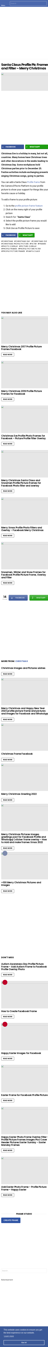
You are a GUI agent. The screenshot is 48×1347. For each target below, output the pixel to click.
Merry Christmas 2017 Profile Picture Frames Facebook (21, 348)
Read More (7, 354)
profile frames (10, 248)
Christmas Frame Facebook (17, 753)
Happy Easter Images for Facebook (21, 1053)
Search (44, 3)
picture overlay (29, 246)
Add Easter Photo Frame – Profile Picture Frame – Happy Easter (24, 1188)
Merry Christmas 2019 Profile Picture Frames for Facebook (21, 392)
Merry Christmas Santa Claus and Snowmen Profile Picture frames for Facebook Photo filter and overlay (21, 483)
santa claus (34, 251)
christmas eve (40, 241)
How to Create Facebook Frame (19, 1011)
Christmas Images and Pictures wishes (23, 668)
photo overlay (10, 246)
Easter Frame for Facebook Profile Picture (24, 1095)
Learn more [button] (9, 1336)
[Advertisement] (24, 33)
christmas (8, 241)
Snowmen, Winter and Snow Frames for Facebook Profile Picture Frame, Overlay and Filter (23, 574)
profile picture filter (30, 248)
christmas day (23, 241)
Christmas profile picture (16, 243)
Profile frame (33, 182)
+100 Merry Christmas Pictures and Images (21, 884)
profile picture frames (14, 251)
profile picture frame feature (29, 205)
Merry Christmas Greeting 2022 (19, 794)
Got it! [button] (24, 1343)
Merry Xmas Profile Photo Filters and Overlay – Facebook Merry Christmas (22, 529)
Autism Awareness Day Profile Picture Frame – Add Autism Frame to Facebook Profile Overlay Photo (24, 966)
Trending (4, 982)
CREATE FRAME (11, 1220)
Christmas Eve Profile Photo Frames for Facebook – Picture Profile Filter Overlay (23, 437)
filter (34, 243)
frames (42, 243)
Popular (4, 853)
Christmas (21, 661)
